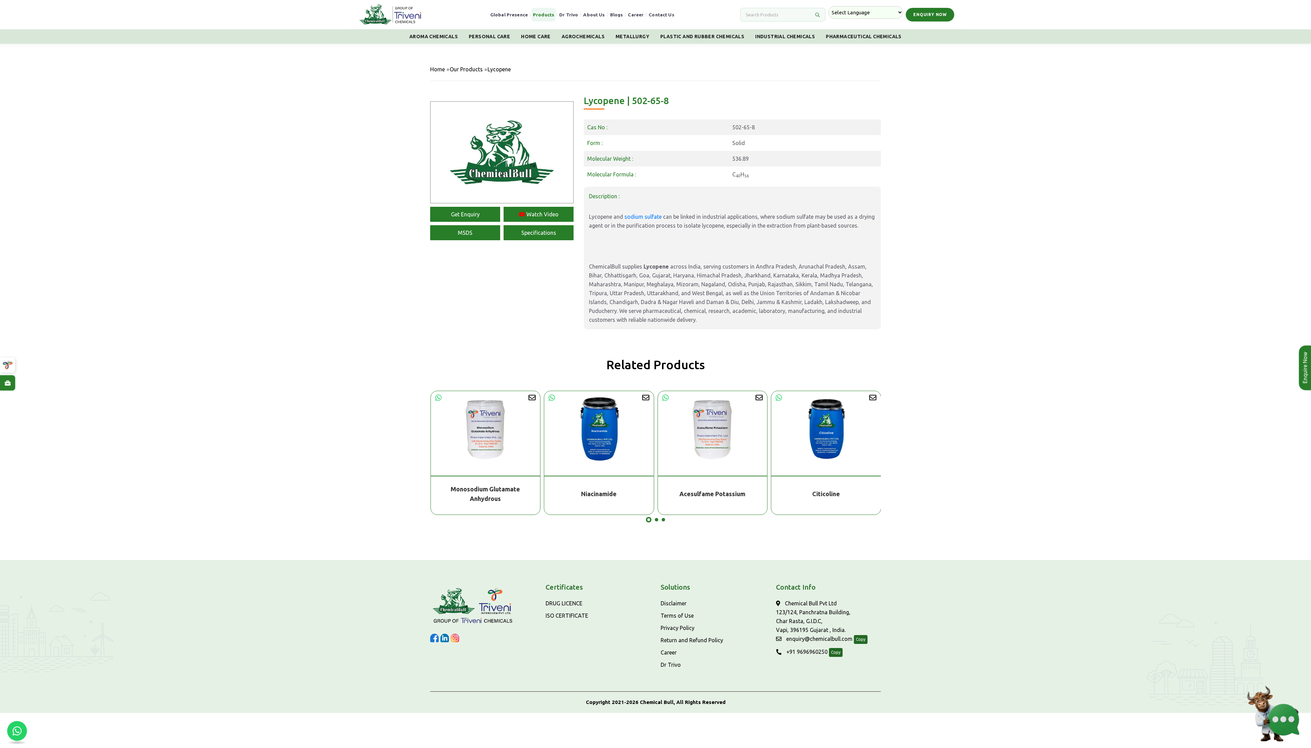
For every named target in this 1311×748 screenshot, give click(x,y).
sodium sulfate (643, 217)
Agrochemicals (583, 36)
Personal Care (489, 36)
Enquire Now (1302, 368)
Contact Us (661, 14)
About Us (594, 14)
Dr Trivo (568, 14)
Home (437, 69)
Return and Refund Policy (692, 640)
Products (543, 14)
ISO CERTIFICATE (567, 616)
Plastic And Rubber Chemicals (702, 36)
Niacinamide (599, 493)
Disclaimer (674, 603)
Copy (860, 639)
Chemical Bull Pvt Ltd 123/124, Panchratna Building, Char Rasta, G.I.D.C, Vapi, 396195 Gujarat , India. (813, 616)
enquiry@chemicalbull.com (818, 639)
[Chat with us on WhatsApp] (17, 731)
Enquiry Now (930, 14)
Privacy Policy (677, 628)
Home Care (536, 36)
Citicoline (826, 493)
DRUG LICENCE (564, 603)
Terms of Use (677, 616)
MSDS (465, 233)
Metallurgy (632, 36)
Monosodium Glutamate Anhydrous (485, 494)
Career (636, 14)
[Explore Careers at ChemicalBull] (7, 382)
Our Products (466, 69)
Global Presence (509, 14)
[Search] (817, 14)
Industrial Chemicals (785, 36)
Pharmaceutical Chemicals (864, 36)
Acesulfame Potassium (712, 493)
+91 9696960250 (806, 652)
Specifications (538, 233)
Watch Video (542, 214)
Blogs (616, 14)
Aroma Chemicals (433, 36)
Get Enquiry (465, 214)
